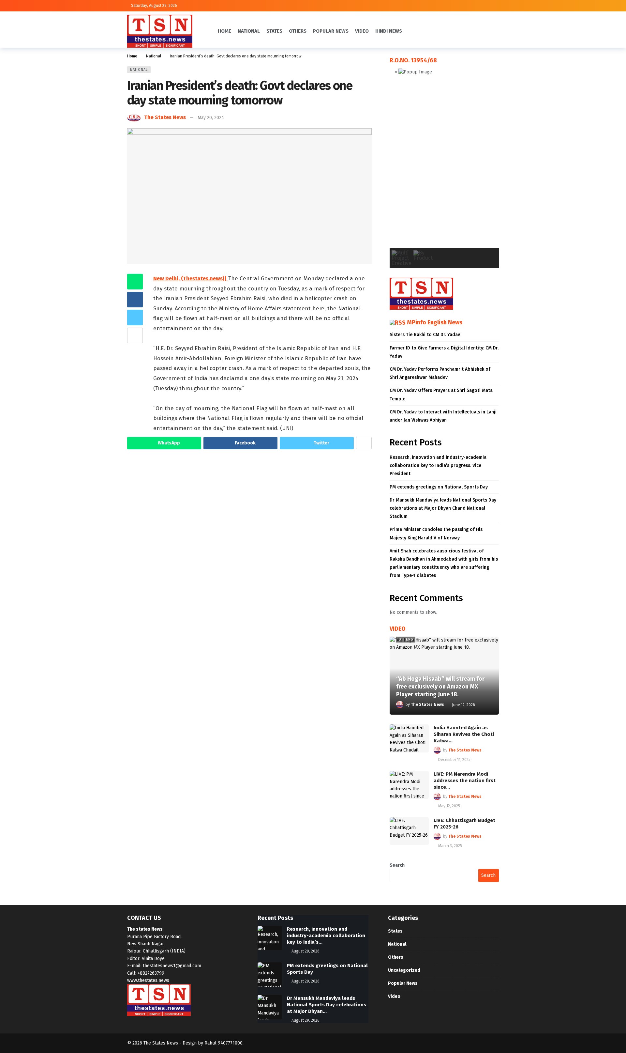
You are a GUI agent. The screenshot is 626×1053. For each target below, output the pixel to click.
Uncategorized (404, 970)
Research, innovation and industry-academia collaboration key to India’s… (326, 935)
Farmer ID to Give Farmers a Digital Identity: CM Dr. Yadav (444, 352)
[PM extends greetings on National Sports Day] (270, 974)
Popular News (403, 983)
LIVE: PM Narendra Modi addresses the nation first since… (465, 780)
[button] (400, 167)
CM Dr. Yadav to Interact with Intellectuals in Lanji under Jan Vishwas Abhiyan (443, 416)
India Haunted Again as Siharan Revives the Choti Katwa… (464, 734)
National (139, 70)
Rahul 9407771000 (223, 1043)
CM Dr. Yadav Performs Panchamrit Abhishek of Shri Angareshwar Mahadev (440, 373)
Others (405, 639)
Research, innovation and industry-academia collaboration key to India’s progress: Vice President (438, 465)
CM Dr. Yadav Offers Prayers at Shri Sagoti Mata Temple (441, 394)
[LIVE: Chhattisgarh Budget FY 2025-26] (409, 831)
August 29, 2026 (305, 951)
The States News (165, 117)
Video (394, 996)
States (395, 931)
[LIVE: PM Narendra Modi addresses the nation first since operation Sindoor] (409, 785)
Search (397, 865)
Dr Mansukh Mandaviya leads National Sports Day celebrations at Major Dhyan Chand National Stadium (443, 508)
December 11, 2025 (454, 759)
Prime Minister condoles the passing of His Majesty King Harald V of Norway (436, 533)
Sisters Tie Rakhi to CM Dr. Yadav (425, 334)
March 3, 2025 (450, 846)
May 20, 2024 (211, 117)
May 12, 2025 (449, 806)
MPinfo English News (434, 322)
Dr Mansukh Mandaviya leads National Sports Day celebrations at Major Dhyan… (326, 1004)
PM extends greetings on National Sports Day (439, 487)
